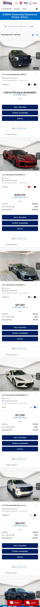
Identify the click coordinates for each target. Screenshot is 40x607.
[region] (20, 102)
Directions (17, 9)
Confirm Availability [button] (20, 112)
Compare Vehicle (11, 134)
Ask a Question (20, 107)
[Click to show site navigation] (37, 9)
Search (32, 26)
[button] (6, 9)
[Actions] (36, 74)
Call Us (20, 118)
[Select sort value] (36, 34)
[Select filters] (33, 34)
